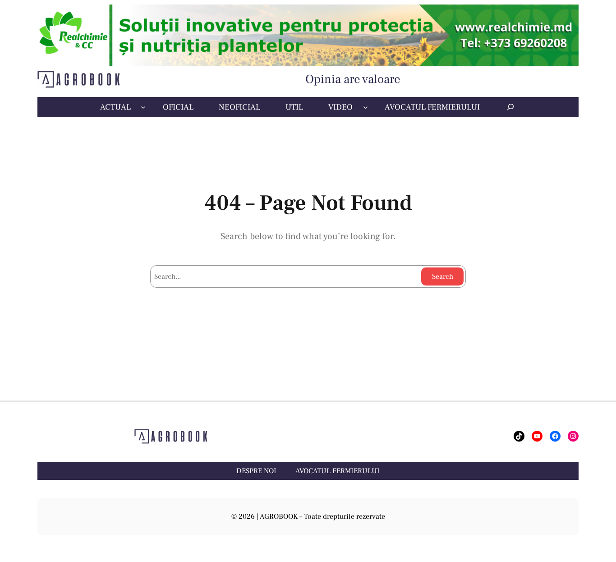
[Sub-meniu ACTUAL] (143, 107)
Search (442, 276)
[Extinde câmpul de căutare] (510, 107)
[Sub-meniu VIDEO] (365, 107)
